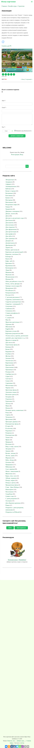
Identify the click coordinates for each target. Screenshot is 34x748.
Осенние (8, 462)
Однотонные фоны (12, 345)
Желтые (8, 356)
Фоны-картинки (8, 2)
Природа (8, 442)
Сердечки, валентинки (13, 299)
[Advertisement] (17, 658)
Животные (9, 473)
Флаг (7, 320)
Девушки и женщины (12, 211)
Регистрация (15, 154)
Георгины (9, 399)
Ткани (7, 437)
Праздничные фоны (12, 485)
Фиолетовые (9, 385)
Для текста (9, 342)
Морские (8, 458)
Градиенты (9, 209)
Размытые (9, 433)
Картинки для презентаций (14, 252)
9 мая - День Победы (12, 487)
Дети (7, 216)
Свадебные (9, 494)
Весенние (9, 444)
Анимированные (11, 186)
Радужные (9, 430)
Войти (10, 528)
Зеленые (8, 358)
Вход (21, 154)
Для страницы (10, 238)
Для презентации (11, 231)
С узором (8, 317)
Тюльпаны (9, 417)
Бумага (8, 198)
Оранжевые (9, 369)
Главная (4, 6)
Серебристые (10, 374)
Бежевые (8, 347)
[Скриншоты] (17, 60)
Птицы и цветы (10, 483)
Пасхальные (9, 492)
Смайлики (9, 308)
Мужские (8, 274)
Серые (8, 376)
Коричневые (9, 363)
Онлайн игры (12, 6)
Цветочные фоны (11, 390)
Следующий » (28, 79)
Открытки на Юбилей (13, 512)
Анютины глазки (11, 392)
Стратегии (21, 6)
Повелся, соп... (11, 740)
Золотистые (9, 360)
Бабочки (8, 189)
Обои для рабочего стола (13, 281)
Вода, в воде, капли (12, 446)
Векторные (9, 200)
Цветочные (9, 419)
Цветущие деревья (11, 421)
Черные (8, 388)
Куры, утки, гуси (11, 476)
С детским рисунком (12, 297)
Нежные (8, 279)
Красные (8, 365)
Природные (9, 464)
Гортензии (9, 401)
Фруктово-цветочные (12, 322)
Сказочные (9, 306)
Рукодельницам (10, 293)
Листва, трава (10, 455)
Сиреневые (9, 383)
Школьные (9, 326)
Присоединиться (21, 528)
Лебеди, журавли (11, 478)
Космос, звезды (10, 453)
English (8, 329)
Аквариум (9, 182)
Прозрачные (9, 288)
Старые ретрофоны (12, 313)
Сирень (8, 415)
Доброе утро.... (21, 740)
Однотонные (10, 367)
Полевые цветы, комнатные (14, 410)
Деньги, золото (10, 213)
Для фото (8, 241)
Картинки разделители (13, 333)
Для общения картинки (13, 503)
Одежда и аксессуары (12, 286)
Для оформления (11, 229)
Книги (8, 259)
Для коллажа (10, 225)
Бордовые (9, 351)
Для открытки (10, 227)
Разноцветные (10, 435)
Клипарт (8, 256)
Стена (7, 315)
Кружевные (9, 265)
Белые (7, 349)
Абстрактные (10, 179)
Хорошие (8, 324)
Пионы (8, 408)
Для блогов (9, 220)
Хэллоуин (9, 501)
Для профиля (10, 234)
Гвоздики (8, 397)
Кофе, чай (9, 261)
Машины (8, 272)
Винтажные (9, 202)
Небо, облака (10, 460)
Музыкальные (10, 277)
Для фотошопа (10, 243)
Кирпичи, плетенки (12, 254)
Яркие (7, 440)
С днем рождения (11, 498)
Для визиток (9, 222)
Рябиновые (9, 467)
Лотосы (8, 403)
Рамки (7, 505)
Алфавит (8, 184)
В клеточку (9, 428)
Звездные (8, 449)
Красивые (9, 263)
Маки (7, 406)
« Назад (23, 79)
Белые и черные (11, 191)
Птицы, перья (10, 480)
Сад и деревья (10, 469)
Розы (7, 412)
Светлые (8, 378)
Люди (7, 270)
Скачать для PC (7, 46)
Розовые (8, 372)
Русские (8, 295)
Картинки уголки (11, 331)
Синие (8, 381)
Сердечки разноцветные (13, 302)
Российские (9, 290)
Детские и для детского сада (15, 218)
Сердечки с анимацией (13, 304)
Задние (8, 247)
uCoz (22, 743)
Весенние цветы (11, 394)
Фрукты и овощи (11, 340)
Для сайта (9, 236)
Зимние (8, 451)
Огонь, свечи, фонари (12, 284)
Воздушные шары (11, 204)
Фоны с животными (12, 471)
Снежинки (9, 311)
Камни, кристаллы (11, 250)
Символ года (10, 496)
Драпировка (9, 245)
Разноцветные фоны (12, 424)
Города (8, 207)
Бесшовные (9, 193)
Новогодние (9, 489)
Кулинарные (9, 268)
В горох (8, 426)
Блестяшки (9, 195)
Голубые (8, 354)
